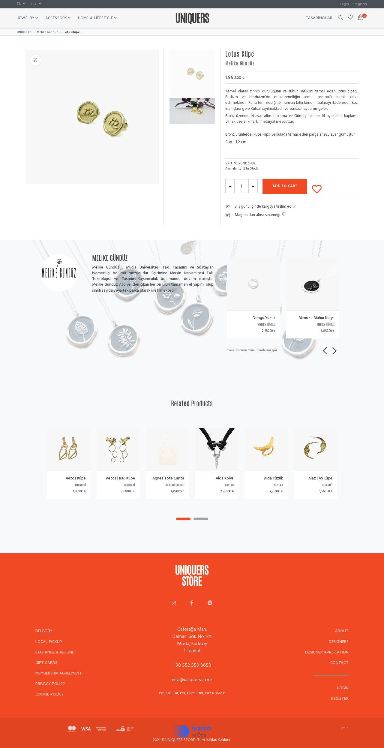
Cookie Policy (49, 694)
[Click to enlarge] (35, 60)
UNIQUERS (24, 32)
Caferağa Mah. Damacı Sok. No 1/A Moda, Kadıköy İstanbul (192, 640)
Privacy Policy (50, 683)
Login (344, 4)
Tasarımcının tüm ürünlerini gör (252, 350)
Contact (339, 662)
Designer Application (327, 652)
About (342, 631)
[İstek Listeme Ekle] (317, 188)
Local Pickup (48, 641)
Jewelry (25, 18)
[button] (21, 4)
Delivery (43, 631)
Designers (339, 641)
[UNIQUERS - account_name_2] (191, 603)
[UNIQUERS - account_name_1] (174, 603)
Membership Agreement (58, 673)
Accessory (56, 18)
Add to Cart (284, 186)
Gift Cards (46, 662)
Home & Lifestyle (95, 18)
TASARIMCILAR (319, 18)
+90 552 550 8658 (192, 665)
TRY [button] (34, 4)
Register (360, 4)
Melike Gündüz (47, 32)
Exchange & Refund (55, 652)
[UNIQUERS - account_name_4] (210, 603)
